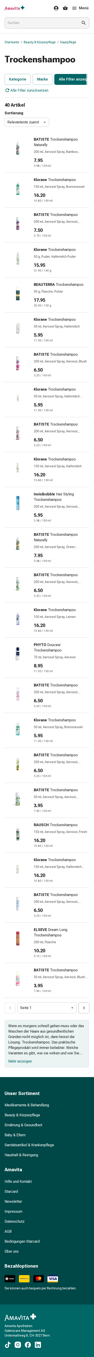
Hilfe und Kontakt (18, 1181)
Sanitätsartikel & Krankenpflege (29, 1145)
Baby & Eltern (15, 1135)
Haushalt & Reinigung (21, 1155)
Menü (84, 8)
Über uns (12, 1251)
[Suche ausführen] (83, 22)
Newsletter (13, 1201)
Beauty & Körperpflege (40, 42)
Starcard (11, 1191)
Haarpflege (68, 42)
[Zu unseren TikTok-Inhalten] (8, 1345)
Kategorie (17, 79)
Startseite (12, 42)
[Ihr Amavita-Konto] (55, 8)
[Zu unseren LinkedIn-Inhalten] (38, 1345)
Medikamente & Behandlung (27, 1105)
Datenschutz (15, 1221)
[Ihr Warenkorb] (65, 8)
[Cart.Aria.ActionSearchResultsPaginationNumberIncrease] (83, 1007)
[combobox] (40, 22)
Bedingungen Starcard (22, 1241)
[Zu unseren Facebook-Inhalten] (28, 1345)
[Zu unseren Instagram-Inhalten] (18, 1345)
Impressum (13, 1211)
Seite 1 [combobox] (25, 1008)
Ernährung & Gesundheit (23, 1125)
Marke (42, 79)
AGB (8, 1231)
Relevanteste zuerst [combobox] (23, 122)
